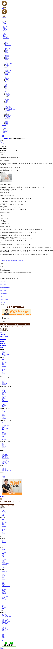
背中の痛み (6, 74)
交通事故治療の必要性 (5, 455)
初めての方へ (4, 125)
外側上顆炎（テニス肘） (8, 63)
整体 (4, 35)
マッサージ (6, 101)
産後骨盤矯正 (4, 361)
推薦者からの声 (3, 341)
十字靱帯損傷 (4, 434)
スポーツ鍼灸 (5, 29)
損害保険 (3, 135)
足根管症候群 (7, 93)
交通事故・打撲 (7, 117)
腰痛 (2, 410)
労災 (4, 33)
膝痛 (5, 77)
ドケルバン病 (7, 65)
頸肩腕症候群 (7, 58)
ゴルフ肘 (6, 59)
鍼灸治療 (4, 28)
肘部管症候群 (7, 55)
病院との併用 (4, 462)
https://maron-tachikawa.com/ (4, 299)
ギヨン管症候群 (4, 552)
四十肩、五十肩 (7, 48)
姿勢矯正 (4, 23)
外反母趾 (6, 84)
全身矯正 (4, 27)
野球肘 (6, 57)
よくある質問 (4, 128)
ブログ (1, 347)
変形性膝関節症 (7, 95)
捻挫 (2, 443)
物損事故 (6, 121)
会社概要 (3, 136)
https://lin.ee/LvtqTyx (3, 284)
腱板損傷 (6, 66)
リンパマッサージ (6, 38)
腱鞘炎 (3, 393)
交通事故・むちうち (8, 115)
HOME (3, 143)
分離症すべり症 (7, 72)
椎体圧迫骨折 (4, 418)
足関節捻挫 (3, 435)
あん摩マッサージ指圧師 (5, 354)
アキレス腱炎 (7, 80)
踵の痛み (6, 91)
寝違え (6, 42)
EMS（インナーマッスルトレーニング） (9, 31)
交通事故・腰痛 (7, 116)
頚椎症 (6, 44)
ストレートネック (7, 41)
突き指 (6, 62)
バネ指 (3, 394)
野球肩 (6, 60)
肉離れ (3, 444)
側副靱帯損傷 (7, 89)
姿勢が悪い (6, 100)
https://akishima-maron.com (3, 293)
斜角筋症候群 (4, 384)
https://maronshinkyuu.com (3, 281)
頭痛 (5, 40)
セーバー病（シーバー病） (9, 81)
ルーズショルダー (4, 564)
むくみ (6, 102)
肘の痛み (6, 49)
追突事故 (6, 122)
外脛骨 (6, 86)
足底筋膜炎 (3, 426)
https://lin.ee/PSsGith (2, 296)
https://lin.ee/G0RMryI (3, 290)
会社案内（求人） (6, 130)
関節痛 (6, 98)
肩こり (3, 566)
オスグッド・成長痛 (5, 428)
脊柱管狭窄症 (7, 71)
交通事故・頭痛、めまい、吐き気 (7, 470)
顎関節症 (6, 43)
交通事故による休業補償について (10, 109)
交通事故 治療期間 (8, 107)
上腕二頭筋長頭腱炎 (5, 401)
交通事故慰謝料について (8, 108)
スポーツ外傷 (5, 30)
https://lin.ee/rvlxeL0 (2, 302)
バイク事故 (6, 124)
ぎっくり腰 (3, 411)
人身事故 (6, 120)
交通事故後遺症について (8, 110)
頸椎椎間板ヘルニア (8, 45)
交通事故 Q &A (7, 113)
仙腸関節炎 (6, 73)
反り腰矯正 (5, 26)
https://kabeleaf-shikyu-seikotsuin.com (5, 287)
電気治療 (4, 34)
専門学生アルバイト (5, 355)
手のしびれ (6, 50)
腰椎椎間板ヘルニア (8, 70)
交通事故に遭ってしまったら (6, 454)
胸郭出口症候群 (7, 52)
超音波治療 (3, 369)
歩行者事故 (6, 123)
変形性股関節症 (7, 94)
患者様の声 (3, 127)
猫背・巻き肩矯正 (4, 362)
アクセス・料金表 (4, 336)
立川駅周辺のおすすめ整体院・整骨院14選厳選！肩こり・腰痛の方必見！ (13, 260)
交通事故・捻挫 (7, 118)
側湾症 (3, 417)
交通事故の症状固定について (6, 460)
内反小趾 (6, 85)
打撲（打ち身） (7, 99)
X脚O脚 (6, 88)
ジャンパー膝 (7, 78)
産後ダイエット (5, 37)
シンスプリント (7, 87)
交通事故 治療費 (7, 106)
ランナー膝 (6, 92)
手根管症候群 (7, 56)
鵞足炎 (3, 427)
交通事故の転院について (5, 461)
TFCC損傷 (6, 64)
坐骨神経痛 (6, 69)
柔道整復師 (5, 131)
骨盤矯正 (4, 22)
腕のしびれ (6, 51)
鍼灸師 (4, 132)
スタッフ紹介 (3, 339)
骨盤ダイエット (5, 36)
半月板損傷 (6, 79)
